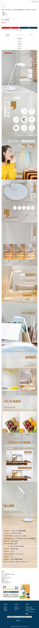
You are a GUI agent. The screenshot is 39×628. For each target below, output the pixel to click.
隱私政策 (5, 609)
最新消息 (5, 608)
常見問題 (16, 606)
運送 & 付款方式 (17, 608)
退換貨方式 (16, 609)
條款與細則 (5, 610)
